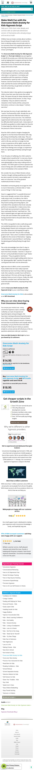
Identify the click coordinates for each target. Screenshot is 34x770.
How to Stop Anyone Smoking (11, 578)
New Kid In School (8, 650)
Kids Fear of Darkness (9, 639)
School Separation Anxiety (10, 671)
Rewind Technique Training (11, 575)
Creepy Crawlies (8, 598)
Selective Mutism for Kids (10, 674)
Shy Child (6, 682)
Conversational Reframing (10, 569)
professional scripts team (16, 440)
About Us (17, 732)
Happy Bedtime (7, 612)
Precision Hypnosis (8, 583)
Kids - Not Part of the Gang (11, 631)
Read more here (7, 364)
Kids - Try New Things (9, 636)
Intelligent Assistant (10, 12)
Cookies (17, 750)
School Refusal (7, 669)
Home (17, 730)
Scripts (17, 738)
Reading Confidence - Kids (11, 666)
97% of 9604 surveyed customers (12, 534)
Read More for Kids (8, 663)
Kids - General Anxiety (9, 623)
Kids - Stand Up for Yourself (11, 634)
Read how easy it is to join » (18, 422)
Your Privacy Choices (12, 765)
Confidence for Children (10, 596)
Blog (17, 740)
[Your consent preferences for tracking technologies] (31, 767)
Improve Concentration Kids (11, 615)
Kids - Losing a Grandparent (11, 625)
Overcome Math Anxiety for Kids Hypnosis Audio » (16, 705)
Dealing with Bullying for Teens (12, 601)
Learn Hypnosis (17, 734)
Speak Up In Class (8, 685)
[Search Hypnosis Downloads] (31, 9)
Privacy (17, 748)
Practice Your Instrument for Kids (13, 661)
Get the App (17, 754)
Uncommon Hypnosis (9, 567)
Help (17, 744)
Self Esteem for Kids (9, 677)
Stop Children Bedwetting (10, 688)
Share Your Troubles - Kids (11, 679)
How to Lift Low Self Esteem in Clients (14, 586)
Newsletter (17, 752)
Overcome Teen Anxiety (10, 658)
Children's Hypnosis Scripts (11, 593)
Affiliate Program (17, 742)
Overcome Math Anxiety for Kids (12, 294)
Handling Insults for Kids (10, 609)
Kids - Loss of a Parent (10, 628)
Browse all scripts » (9, 697)
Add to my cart (9, 368)
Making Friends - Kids (9, 647)
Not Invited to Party (8, 652)
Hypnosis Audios (17, 736)
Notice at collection (8, 768)
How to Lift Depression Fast (11, 572)
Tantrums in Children (9, 693)
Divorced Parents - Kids (10, 604)
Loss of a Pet (7, 644)
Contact (17, 746)
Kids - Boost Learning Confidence (13, 617)
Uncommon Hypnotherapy (10, 580)
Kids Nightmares (8, 642)
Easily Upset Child (8, 607)
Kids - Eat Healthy (8, 620)
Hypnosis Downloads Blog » (9, 712)
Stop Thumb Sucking (9, 690)
